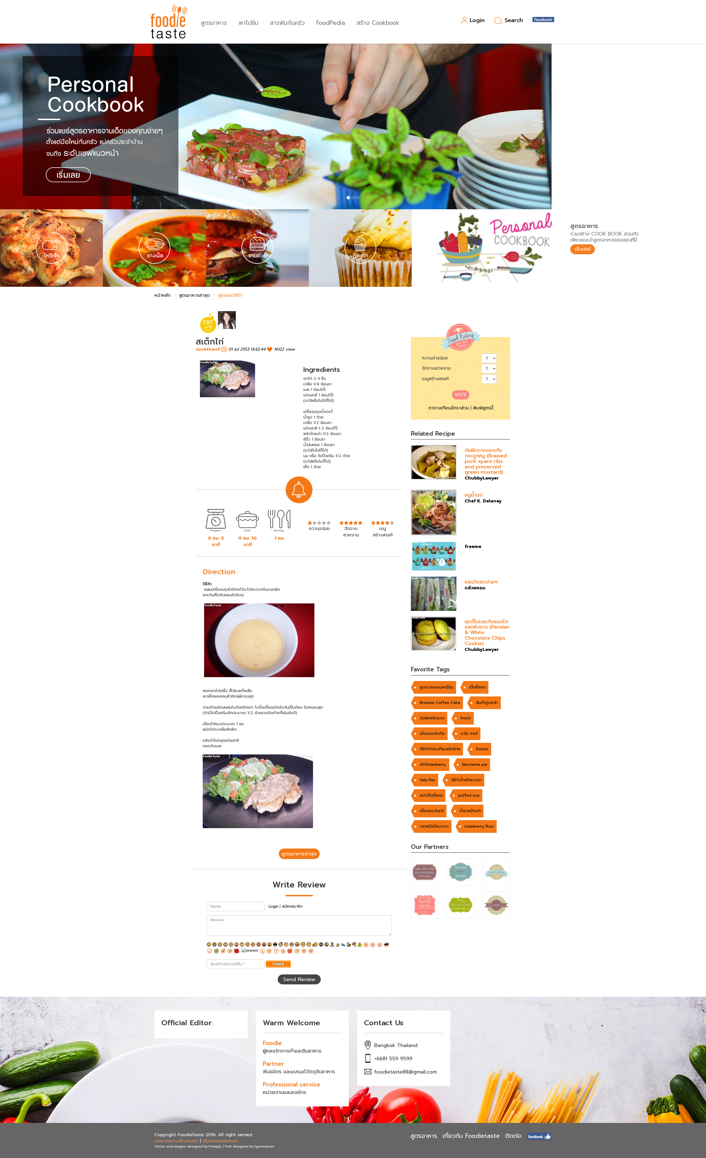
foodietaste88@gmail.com (405, 1072)
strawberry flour (479, 826)
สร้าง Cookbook (378, 22)
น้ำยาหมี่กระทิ (470, 811)
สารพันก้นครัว (287, 22)
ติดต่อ (513, 1135)
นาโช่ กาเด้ (469, 733)
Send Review (299, 979)
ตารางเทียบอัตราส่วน (448, 408)
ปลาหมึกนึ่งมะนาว (434, 826)
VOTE (461, 394)
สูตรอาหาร (214, 22)
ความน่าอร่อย (435, 358)
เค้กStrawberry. (433, 764)
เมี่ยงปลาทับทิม (432, 733)
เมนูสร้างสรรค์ (435, 378)
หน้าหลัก (162, 295)
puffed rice (469, 795)
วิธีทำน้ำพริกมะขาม (466, 780)
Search (514, 20)
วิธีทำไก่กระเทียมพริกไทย (440, 749)
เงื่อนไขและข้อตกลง (220, 1141)
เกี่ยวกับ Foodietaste (471, 1135)
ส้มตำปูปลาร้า (487, 703)
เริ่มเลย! (582, 249)
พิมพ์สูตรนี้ (483, 408)
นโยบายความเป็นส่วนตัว (176, 1141)
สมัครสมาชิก (292, 906)
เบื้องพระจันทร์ (432, 811)
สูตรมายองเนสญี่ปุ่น (436, 687)
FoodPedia (330, 22)
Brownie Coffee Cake (440, 703)
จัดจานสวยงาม (436, 368)
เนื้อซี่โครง (477, 687)
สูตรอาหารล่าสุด (194, 295)
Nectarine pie (474, 764)
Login (477, 20)
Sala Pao (427, 780)
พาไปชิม (248, 22)
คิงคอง (482, 749)
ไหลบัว (465, 718)
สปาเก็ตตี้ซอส (431, 795)
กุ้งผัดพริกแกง (432, 718)
